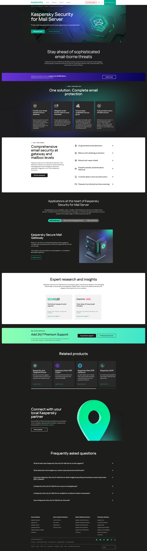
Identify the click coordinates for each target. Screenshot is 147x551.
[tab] (54, 220)
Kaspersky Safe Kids (35, 527)
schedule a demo (48, 425)
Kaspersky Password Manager (37, 529)
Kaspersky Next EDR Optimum (81, 525)
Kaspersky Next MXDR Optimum (82, 529)
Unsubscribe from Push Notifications (74, 546)
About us (68, 2)
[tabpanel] (73, 246)
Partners (61, 2)
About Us (37, 546)
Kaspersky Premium (35, 525)
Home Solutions (35, 517)
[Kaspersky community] (115, 540)
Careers (65, 546)
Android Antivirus (57, 520)
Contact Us (33, 546)
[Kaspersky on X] (100, 540)
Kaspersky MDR (100, 525)
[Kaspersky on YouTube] (108, 540)
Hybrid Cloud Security (102, 532)
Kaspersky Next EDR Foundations (82, 522)
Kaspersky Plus (34, 522)
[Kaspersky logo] (37, 2)
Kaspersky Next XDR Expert (103, 527)
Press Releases (56, 546)
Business (54, 2)
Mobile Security (56, 525)
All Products (78, 532)
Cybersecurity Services (102, 522)
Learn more (36, 384)
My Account (110, 2)
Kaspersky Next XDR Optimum (81, 527)
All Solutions (33, 532)
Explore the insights (53, 316)
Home (47, 2)
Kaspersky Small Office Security (82, 520)
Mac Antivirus (56, 522)
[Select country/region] (99, 2)
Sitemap (61, 546)
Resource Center (50, 546)
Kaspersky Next (100, 520)
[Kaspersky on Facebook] (97, 540)
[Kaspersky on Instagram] (111, 540)
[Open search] (102, 2)
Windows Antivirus (57, 527)
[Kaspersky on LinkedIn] (104, 540)
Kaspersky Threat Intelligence (103, 529)
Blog (45, 546)
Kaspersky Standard (35, 520)
